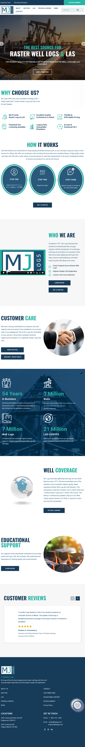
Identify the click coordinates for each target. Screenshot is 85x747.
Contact (19, 11)
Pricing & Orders (44, 8)
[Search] (78, 10)
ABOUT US (4, 689)
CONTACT (47, 689)
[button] (2, 44)
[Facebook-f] (45, 729)
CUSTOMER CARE (49, 693)
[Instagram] (48, 729)
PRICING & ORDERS (7, 701)
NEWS (3, 705)
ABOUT (18, 8)
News (56, 8)
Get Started (42, 72)
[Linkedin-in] (51, 729)
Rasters (26, 8)
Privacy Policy (48, 705)
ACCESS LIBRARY (50, 701)
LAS (34, 8)
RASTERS (4, 693)
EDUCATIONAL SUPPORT (52, 697)
